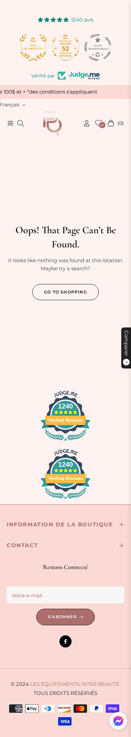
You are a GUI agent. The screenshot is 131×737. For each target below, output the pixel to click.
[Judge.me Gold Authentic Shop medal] (33, 47)
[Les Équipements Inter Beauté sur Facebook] (65, 641)
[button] (118, 721)
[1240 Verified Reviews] (65, 442)
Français (9, 105)
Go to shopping (65, 291)
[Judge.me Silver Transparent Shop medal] (97, 47)
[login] (84, 123)
